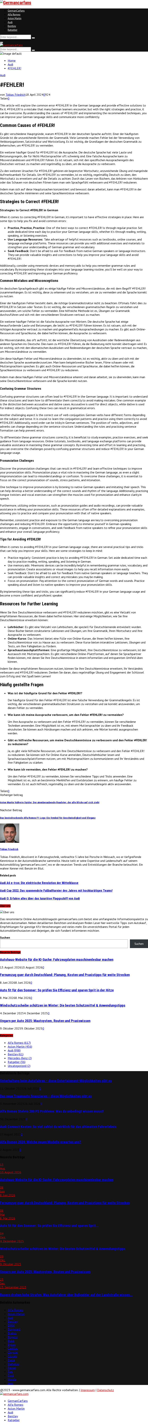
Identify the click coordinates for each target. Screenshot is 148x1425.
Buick (11, 1341)
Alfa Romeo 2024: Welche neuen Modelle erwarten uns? (40, 1142)
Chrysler (13, 1352)
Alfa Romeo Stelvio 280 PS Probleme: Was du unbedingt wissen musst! (52, 1111)
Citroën (12, 1356)
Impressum (88, 1390)
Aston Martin (14, 18)
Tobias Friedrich (15, 94)
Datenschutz (105, 1390)
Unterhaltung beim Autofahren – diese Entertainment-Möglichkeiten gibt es (56, 1081)
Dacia (11, 1360)
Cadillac (13, 1348)
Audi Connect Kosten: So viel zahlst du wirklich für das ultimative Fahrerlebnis (58, 1127)
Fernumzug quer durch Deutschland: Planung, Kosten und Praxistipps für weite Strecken (65, 975)
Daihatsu (13, 1364)
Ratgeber (12, 30)
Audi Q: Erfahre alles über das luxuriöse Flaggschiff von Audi (40, 898)
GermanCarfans (16, 10)
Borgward (14, 1329)
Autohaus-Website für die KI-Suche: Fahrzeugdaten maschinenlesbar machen (56, 960)
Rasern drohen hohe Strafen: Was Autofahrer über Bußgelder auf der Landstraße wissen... (66, 1295)
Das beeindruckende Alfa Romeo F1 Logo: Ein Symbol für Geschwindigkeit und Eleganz (48, 817)
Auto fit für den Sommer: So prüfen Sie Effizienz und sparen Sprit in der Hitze (57, 990)
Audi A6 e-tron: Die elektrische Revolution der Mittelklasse (39, 883)
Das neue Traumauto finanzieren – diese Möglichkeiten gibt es (46, 1096)
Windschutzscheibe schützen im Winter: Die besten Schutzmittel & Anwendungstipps (62, 1005)
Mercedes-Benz (20, 1058)
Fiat (10, 1371)
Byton (12, 1344)
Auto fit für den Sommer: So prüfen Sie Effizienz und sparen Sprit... (49, 1226)
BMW (11, 1325)
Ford (11, 1375)
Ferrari (12, 1368)
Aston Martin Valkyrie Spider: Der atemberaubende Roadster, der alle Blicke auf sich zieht (49, 802)
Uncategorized (19, 1066)
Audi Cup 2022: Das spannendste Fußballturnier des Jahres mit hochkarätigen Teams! (56, 890)
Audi (10, 22)
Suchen (5, 937)
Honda (12, 1379)
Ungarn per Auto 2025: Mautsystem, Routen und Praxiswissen (45, 1021)
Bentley (12, 26)
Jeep (10, 1383)
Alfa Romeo (14, 14)
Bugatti (13, 1337)
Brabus (12, 1333)
